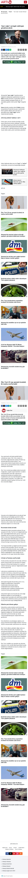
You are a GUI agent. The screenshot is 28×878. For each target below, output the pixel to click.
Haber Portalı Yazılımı (8, 876)
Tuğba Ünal (9, 410)
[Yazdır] (19, 50)
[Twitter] (4, 50)
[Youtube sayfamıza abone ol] (14, 853)
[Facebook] (2, 50)
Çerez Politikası (18, 849)
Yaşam (10, 11)
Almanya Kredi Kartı (7, 864)
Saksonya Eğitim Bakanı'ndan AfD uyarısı (15, 6)
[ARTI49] (6, 2)
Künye (10, 847)
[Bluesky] (6, 50)
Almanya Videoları (6, 861)
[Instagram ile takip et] (17, 853)
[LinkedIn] (8, 50)
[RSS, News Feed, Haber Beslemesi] (20, 853)
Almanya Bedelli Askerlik (8, 868)
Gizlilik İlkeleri (21, 847)
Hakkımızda (4, 847)
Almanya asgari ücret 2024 (8, 870)
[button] (21, 50)
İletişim (15, 847)
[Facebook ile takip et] (7, 853)
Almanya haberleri (6, 859)
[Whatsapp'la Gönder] (10, 50)
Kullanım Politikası (9, 849)
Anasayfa (5, 11)
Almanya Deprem (6, 866)
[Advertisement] (14, 19)
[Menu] (25, 2)
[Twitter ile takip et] (10, 853)
